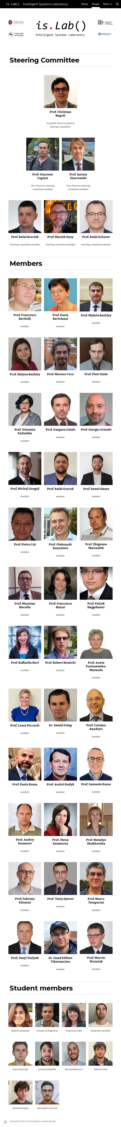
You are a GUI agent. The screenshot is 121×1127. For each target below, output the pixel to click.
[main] (60, 60)
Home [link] (84, 4)
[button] (117, 4)
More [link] (106, 4)
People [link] (95, 4)
